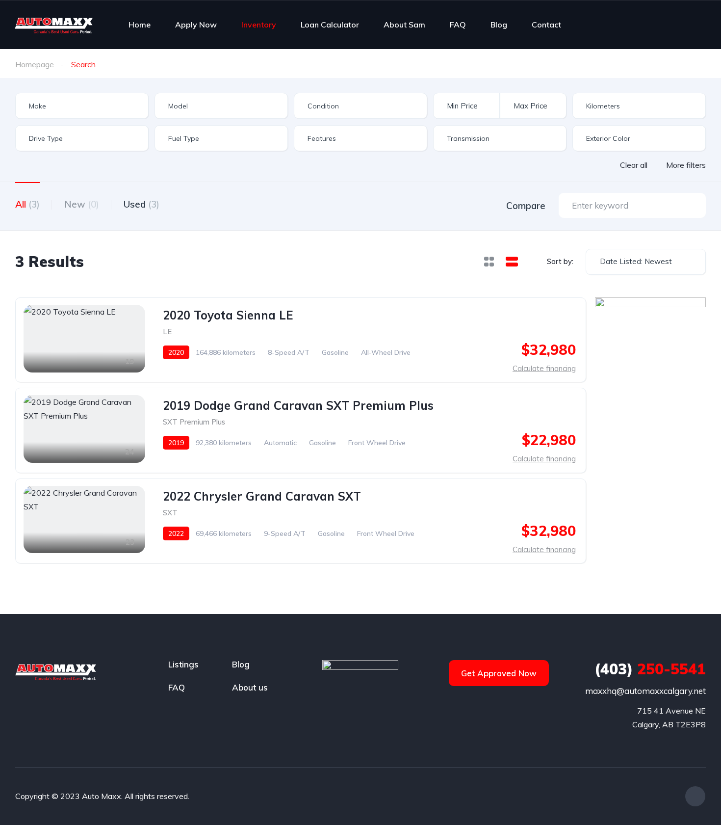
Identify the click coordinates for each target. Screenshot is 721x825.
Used (141, 204)
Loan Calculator (330, 24)
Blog (498, 24)
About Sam (404, 24)
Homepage (34, 64)
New (81, 204)
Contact (546, 24)
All (27, 204)
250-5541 (650, 669)
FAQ (458, 24)
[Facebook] (695, 796)
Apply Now (196, 24)
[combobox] (82, 106)
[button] (499, 673)
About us (250, 687)
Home (140, 24)
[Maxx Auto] (54, 24)
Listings (183, 664)
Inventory (258, 24)
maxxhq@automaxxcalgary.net (645, 691)
